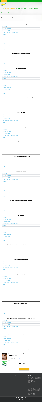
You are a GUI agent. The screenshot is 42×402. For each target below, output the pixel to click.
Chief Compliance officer (18, 379)
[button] (21, 27)
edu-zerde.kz (33, 382)
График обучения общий (18, 377)
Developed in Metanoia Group (21, 397)
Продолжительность (7, 28)
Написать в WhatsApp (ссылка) (20, 358)
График (4, 34)
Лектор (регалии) (6, 30)
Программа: (5, 26)
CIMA (15, 375)
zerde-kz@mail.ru (33, 381)
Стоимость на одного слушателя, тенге (10, 32)
